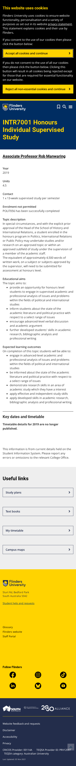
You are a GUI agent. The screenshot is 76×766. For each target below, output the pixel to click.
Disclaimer (9, 730)
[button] (58, 107)
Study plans (13, 492)
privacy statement (60, 24)
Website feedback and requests (21, 723)
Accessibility (10, 736)
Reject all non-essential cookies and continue (35, 89)
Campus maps (15, 550)
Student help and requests (18, 603)
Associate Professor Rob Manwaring (34, 156)
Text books (13, 511)
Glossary (8, 627)
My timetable (14, 530)
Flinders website (12, 631)
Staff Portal (9, 636)
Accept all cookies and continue (26, 53)
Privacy (7, 743)
